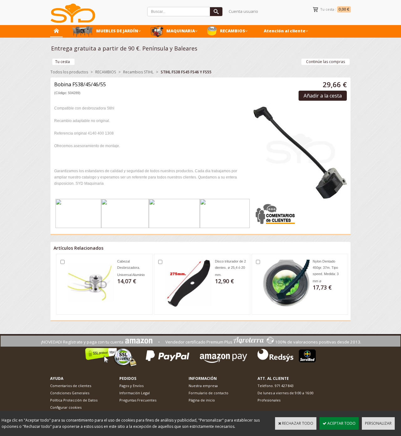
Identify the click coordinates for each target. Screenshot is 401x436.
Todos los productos (69, 72)
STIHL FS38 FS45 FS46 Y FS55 (186, 72)
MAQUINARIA (180, 31)
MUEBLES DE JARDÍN (117, 31)
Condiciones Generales (69, 393)
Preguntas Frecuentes (137, 400)
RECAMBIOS (232, 31)
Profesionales (269, 400)
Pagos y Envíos (131, 385)
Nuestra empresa (203, 385)
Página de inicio (202, 400)
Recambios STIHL (138, 72)
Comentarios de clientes (70, 385)
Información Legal (134, 393)
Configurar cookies (65, 407)
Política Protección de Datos (73, 400)
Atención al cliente (284, 31)
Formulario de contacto (208, 393)
